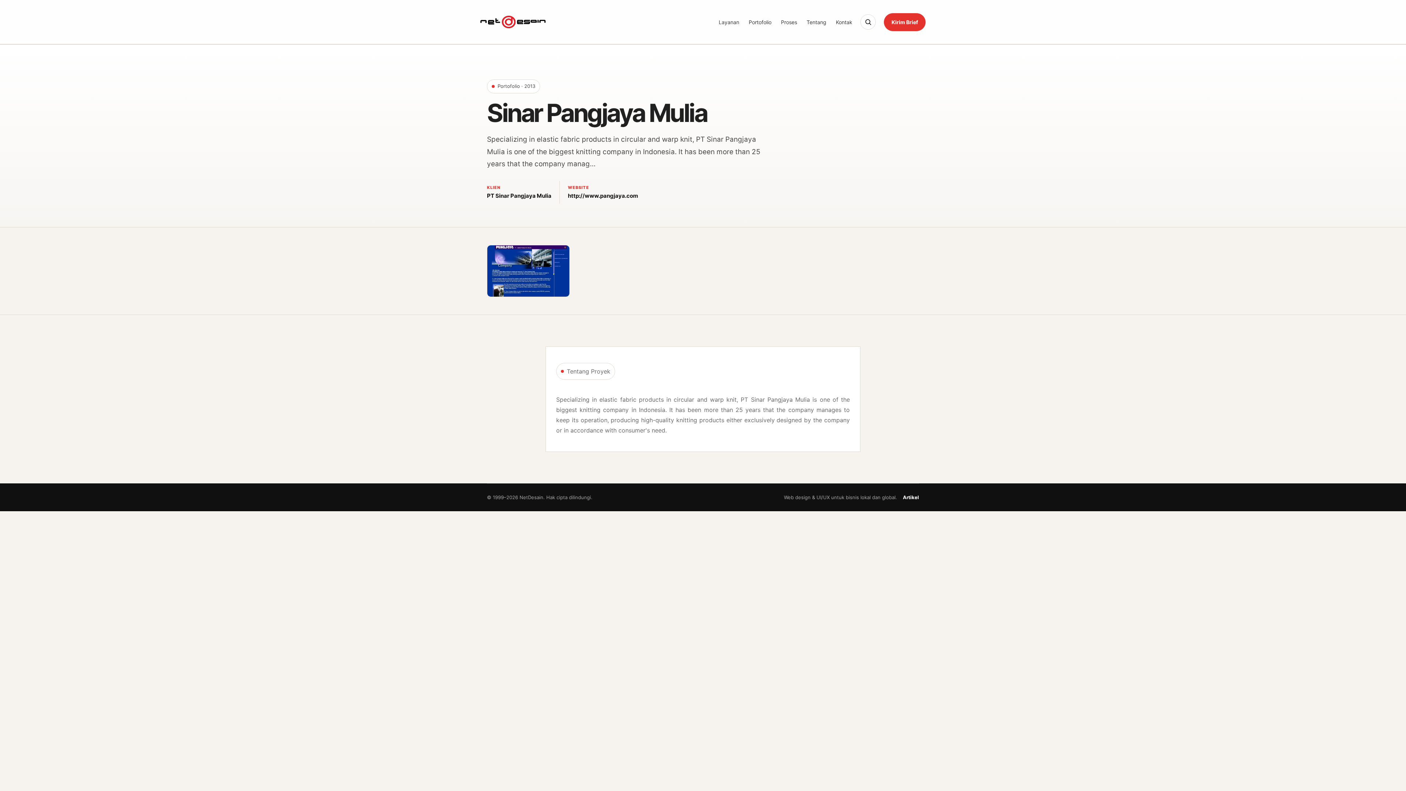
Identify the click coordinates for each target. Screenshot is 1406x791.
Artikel (911, 497)
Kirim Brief (905, 22)
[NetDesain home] (513, 22)
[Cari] (868, 22)
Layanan (729, 22)
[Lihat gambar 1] (528, 271)
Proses (789, 22)
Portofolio (760, 22)
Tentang (816, 22)
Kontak (844, 22)
